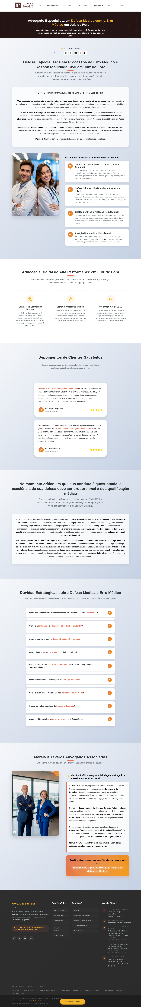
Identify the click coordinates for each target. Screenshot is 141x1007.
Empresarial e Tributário (58, 922)
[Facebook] (19, 938)
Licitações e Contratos (57, 929)
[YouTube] (25, 938)
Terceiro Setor (58, 935)
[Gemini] (70, 53)
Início (65, 49)
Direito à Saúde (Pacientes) (83, 921)
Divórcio (76, 910)
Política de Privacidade (40, 1001)
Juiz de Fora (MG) (65, 990)
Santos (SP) (88, 990)
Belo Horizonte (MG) (43, 990)
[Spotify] (31, 938)
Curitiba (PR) (97, 990)
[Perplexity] (75, 53)
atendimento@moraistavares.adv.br (119, 922)
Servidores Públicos (80, 926)
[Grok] (85, 53)
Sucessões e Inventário (81, 915)
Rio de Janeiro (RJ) (28, 990)
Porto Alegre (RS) (109, 990)
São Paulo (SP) (16, 990)
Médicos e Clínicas (59, 910)
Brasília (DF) (54, 990)
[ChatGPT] (66, 53)
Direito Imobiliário (79, 931)
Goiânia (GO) (24, 993)
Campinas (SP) (77, 990)
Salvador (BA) (120, 990)
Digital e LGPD (58, 915)
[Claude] (80, 53)
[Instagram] (14, 938)
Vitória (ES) (15, 993)
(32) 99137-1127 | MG (115, 916)
